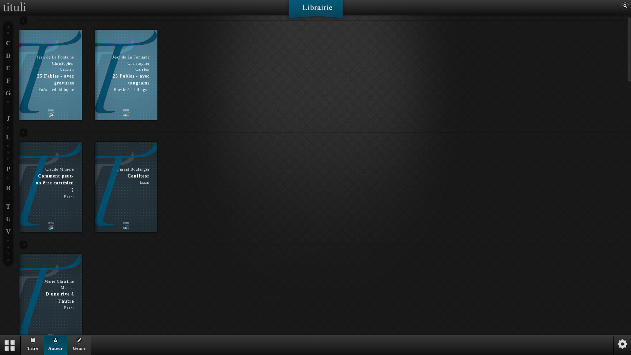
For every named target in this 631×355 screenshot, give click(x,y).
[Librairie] (315, 11)
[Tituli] (14, 2)
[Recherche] (625, 6)
